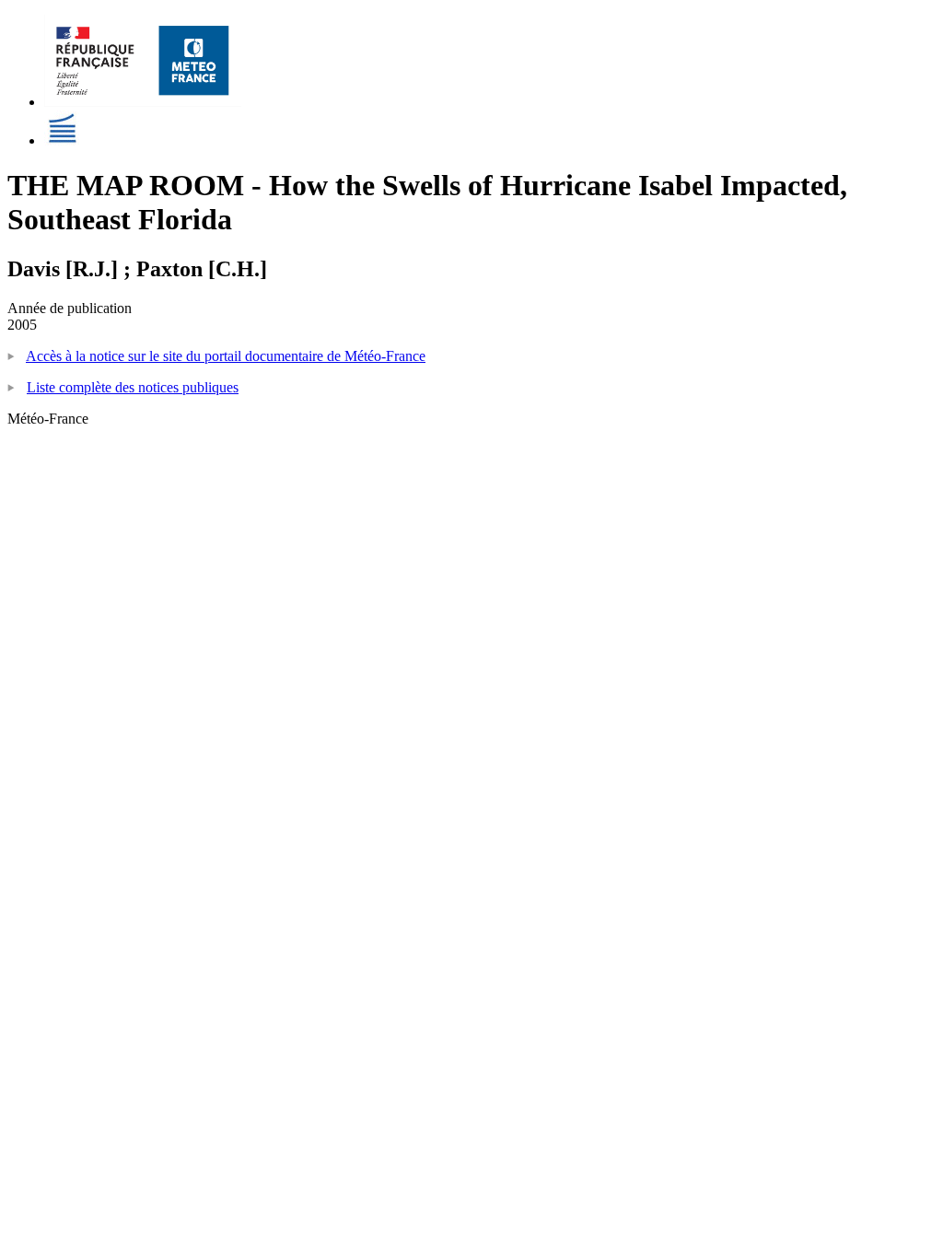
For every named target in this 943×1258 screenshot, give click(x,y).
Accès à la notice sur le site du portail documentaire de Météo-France (225, 356)
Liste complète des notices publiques (133, 387)
